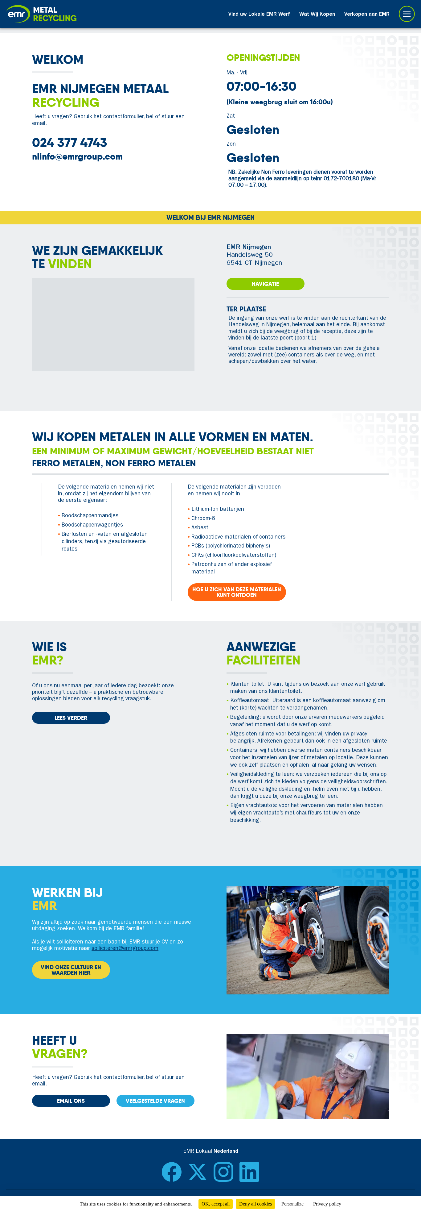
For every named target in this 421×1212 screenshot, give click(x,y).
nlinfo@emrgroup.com (77, 156)
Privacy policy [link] (327, 1203)
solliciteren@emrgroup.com (125, 949)
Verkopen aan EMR (367, 15)
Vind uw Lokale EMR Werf (259, 15)
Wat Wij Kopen (317, 15)
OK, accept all (216, 1203)
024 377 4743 (69, 143)
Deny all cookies (255, 1203)
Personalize (292, 1203)
